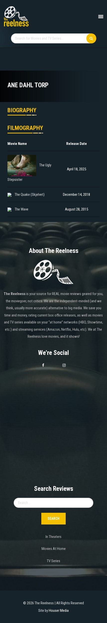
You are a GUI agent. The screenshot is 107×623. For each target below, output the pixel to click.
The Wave (21, 209)
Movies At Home (54, 548)
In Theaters (53, 536)
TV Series (53, 561)
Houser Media (59, 610)
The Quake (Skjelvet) (30, 194)
